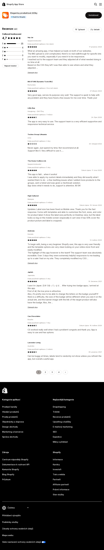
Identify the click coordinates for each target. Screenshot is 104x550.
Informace (58, 459)
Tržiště (56, 412)
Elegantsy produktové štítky (23, 13)
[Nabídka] (100, 4)
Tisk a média (59, 474)
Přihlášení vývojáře (11, 515)
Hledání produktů (10, 412)
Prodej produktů (10, 417)
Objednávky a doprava (13, 422)
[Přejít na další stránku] (65, 372)
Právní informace (61, 489)
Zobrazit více (33, 73)
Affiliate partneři (61, 484)
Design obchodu (10, 427)
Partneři (57, 479)
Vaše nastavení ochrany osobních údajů (21, 542)
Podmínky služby (10, 522)
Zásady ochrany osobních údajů (17, 528)
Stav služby (58, 494)
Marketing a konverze (12, 432)
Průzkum (6, 479)
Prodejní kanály (9, 407)
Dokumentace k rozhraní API (15, 464)
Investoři (57, 469)
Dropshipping (59, 407)
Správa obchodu (10, 437)
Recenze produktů (62, 417)
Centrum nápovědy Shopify (15, 459)
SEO (55, 432)
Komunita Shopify (10, 469)
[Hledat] (95, 4)
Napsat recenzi (10, 66)
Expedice (57, 437)
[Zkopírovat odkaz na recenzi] (35, 37)
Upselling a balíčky (62, 422)
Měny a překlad (60, 442)
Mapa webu (7, 535)
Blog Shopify (8, 474)
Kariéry (56, 464)
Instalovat (93, 15)
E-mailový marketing (62, 427)
